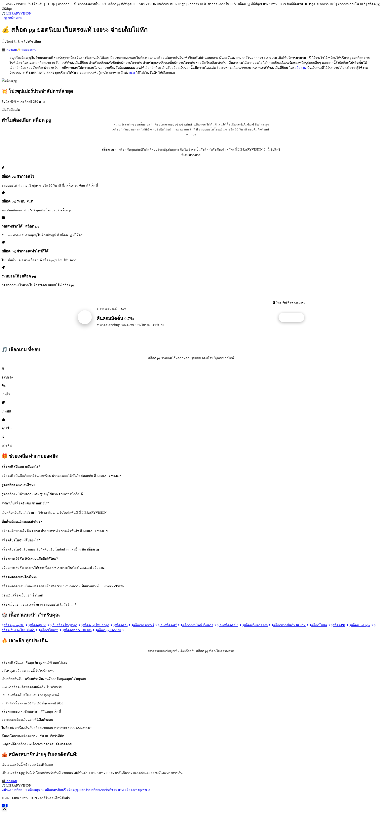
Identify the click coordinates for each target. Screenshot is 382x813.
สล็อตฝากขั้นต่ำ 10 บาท (107, 790)
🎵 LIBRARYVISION (16, 13)
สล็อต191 (20, 790)
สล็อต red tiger (134, 790)
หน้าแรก (8, 790)
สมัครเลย (15, 17)
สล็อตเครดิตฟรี (55, 790)
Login (5, 17)
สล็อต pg (300, 67)
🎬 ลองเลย (9, 49)
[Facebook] (7, 805)
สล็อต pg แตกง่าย (79, 790)
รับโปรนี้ (293, 317)
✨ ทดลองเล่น (26, 49)
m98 (132, 72)
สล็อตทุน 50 (36, 790)
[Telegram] (3, 805)
